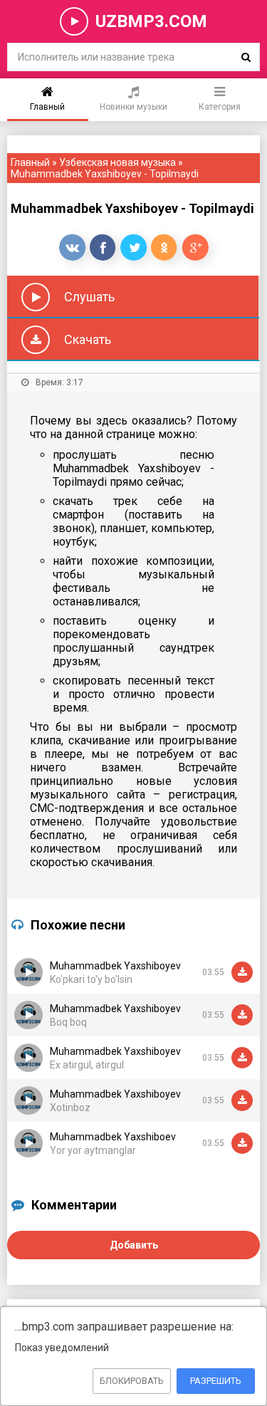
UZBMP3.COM (151, 21)
